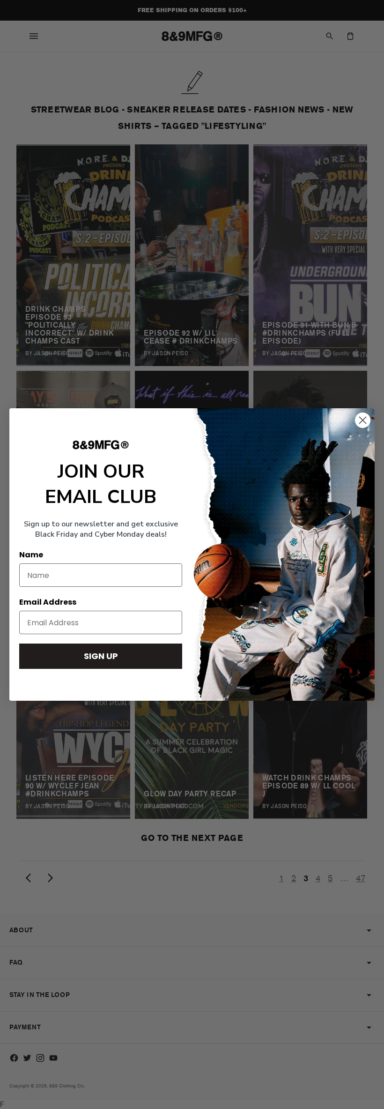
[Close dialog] (362, 420)
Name (31, 554)
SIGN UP (101, 656)
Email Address (47, 602)
